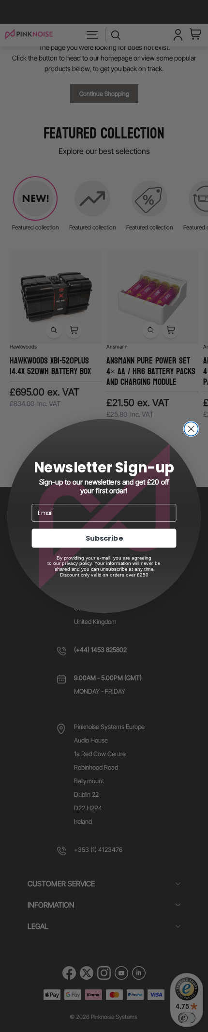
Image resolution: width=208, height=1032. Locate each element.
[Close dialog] (191, 429)
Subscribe (104, 538)
